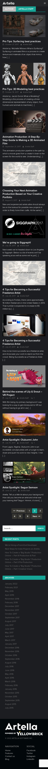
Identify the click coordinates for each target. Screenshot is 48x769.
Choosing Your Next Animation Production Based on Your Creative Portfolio (22, 194)
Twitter (30, 753)
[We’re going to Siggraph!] (24, 227)
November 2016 (12, 651)
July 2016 (9, 666)
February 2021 (11, 587)
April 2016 (9, 678)
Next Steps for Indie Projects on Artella (22, 549)
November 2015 (12, 693)
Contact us (10, 756)
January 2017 (11, 644)
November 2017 (12, 610)
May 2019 (9, 591)
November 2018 (12, 599)
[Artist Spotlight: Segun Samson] (24, 472)
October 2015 (11, 696)
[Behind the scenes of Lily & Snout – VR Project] (24, 376)
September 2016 (12, 659)
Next (35, 516)
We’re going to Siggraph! (17, 242)
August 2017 (10, 621)
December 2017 (12, 606)
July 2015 (9, 708)
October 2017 (11, 614)
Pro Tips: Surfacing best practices (22, 41)
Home (7, 750)
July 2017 (9, 625)
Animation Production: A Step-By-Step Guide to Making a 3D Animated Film (24, 140)
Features (9, 753)
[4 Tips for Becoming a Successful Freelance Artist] (24, 273)
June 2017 (9, 629)
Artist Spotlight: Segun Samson (20, 487)
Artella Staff (27, 44)
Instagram (31, 756)
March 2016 (10, 681)
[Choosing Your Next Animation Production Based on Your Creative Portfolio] (24, 174)
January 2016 (11, 689)
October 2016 (11, 655)
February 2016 (11, 685)
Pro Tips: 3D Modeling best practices (23, 89)
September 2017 (12, 617)
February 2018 (11, 602)
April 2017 (9, 636)
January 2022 (11, 584)
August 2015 (10, 704)
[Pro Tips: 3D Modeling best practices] (24, 73)
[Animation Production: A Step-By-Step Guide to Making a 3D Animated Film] (24, 121)
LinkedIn (30, 759)
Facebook (31, 750)
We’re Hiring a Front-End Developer (21, 545)
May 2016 (9, 674)
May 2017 (9, 632)
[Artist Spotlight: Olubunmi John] (24, 424)
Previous (20, 511)
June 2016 (9, 670)
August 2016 (10, 663)
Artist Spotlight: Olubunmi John (20, 439)
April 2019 (9, 595)
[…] (7, 57)
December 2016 (12, 648)
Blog (7, 759)
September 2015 (12, 700)
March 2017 (10, 640)
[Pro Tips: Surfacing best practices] (24, 26)
